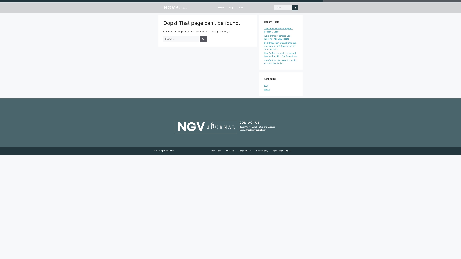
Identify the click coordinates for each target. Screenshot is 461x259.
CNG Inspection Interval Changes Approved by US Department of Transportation (280, 46)
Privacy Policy (262, 150)
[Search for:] (181, 39)
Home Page (216, 150)
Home (221, 7)
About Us (230, 150)
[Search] (295, 7)
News (240, 7)
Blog (231, 7)
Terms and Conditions (282, 150)
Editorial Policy (245, 150)
